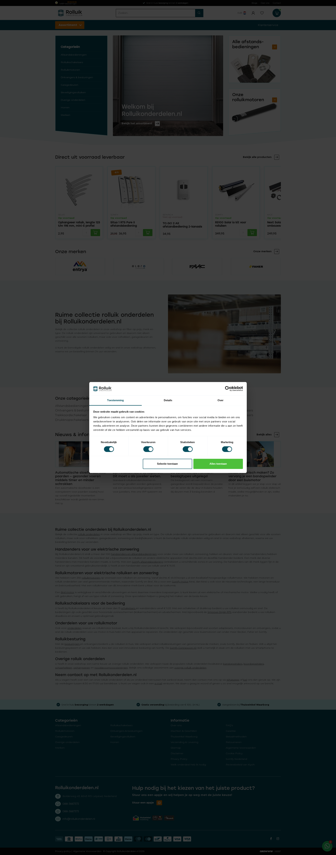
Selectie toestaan (167, 463)
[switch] (148, 449)
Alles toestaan (218, 463)
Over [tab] (220, 400)
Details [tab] (168, 400)
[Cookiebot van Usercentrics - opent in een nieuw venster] (227, 388)
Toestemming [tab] (115, 400)
